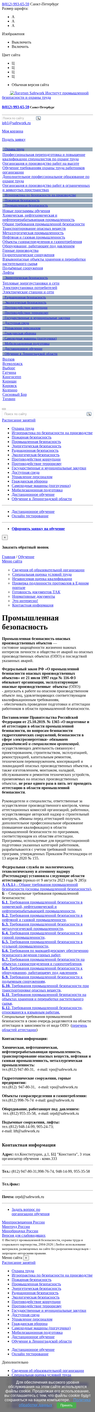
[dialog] (47, 542)
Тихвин (8, 399)
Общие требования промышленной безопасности (43, 224)
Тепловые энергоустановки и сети (30, 283)
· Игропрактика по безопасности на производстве (39, 195)
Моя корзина (12, 131)
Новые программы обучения (26, 211)
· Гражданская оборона (19, 333)
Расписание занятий (19, 420)
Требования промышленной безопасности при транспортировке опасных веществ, (45, 988)
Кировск (9, 386)
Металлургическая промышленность (33, 233)
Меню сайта (12, 561)
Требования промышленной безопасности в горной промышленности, (42, 935)
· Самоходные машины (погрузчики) (29, 338)
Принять (66, 1405)
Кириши (9, 381)
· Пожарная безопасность (20, 200)
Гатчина (9, 372)
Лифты (8, 272)
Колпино (9, 390)
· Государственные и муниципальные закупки (36, 318)
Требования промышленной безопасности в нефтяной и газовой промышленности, (42, 917)
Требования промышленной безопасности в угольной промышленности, (42, 944)
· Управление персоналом (21, 328)
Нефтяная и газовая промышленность (33, 237)
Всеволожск (12, 364)
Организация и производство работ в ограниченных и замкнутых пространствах (46, 187)
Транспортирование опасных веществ (34, 228)
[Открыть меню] (4, 409)
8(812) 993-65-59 (15, 4)
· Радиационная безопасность (24, 297)
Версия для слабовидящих (24, 1235)
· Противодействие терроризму (25, 313)
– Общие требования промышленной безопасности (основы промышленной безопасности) (46, 886)
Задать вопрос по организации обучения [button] (30, 1211)
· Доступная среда (15, 323)
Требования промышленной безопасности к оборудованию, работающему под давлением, (42, 970)
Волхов (8, 359)
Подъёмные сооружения (22, 268)
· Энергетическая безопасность (25, 278)
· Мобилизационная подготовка (25, 343)
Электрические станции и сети (28, 292)
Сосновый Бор (14, 394)
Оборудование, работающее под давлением (38, 246)
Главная (8, 557)
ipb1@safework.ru (16, 123)
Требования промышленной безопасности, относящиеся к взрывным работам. (42, 1010)
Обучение (26, 557)
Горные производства (20, 250)
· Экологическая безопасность (24, 302)
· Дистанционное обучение (22, 349)
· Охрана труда (13, 149)
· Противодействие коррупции (25, 307)
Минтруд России (16, 1226)
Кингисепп (11, 377)
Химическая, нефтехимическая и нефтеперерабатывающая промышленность (38, 217)
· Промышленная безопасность (25, 205)
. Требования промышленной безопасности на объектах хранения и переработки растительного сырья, (44, 999)
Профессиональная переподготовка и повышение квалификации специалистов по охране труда (43, 157)
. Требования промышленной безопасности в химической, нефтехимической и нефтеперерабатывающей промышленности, (42, 906)
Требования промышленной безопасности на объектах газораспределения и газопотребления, (43, 961)
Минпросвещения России (23, 1222)
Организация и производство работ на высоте (40, 163)
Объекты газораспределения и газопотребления (42, 242)
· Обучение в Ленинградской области (29, 354)
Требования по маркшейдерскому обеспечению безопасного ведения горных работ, (45, 953)
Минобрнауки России (20, 1231)
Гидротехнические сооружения (28, 255)
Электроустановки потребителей (29, 288)
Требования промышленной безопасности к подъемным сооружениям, (42, 979)
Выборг (8, 368)
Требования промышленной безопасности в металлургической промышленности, (42, 926)
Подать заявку (14, 139)
